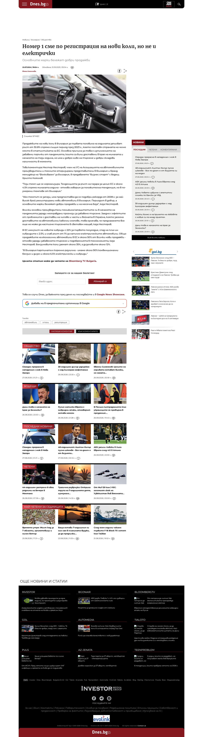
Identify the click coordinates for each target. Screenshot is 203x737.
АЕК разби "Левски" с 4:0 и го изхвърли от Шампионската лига (108, 599)
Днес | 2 (104, 4)
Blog (134, 680)
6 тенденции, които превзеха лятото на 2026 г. (156, 666)
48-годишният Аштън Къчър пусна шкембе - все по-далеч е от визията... (74, 450)
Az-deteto (127, 680)
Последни (139, 149)
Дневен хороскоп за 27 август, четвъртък (97, 666)
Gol (24, 619)
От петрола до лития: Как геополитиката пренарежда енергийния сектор (160, 600)
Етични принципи (148, 708)
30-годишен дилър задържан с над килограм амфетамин (153, 204)
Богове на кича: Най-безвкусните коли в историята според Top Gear (106, 627)
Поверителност (75, 708)
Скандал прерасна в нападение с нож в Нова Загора (35, 370)
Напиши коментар (61, 331)
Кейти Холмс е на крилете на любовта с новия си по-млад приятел (156, 215)
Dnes (38, 680)
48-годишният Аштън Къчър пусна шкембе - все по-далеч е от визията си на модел (156, 171)
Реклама (59, 708)
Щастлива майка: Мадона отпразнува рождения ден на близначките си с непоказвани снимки (156, 639)
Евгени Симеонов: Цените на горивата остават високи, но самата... (110, 370)
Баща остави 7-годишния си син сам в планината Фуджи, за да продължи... (73, 530)
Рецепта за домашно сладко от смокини (96, 608)
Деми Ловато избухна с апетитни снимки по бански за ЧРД (153, 194)
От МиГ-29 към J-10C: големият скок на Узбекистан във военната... (109, 490)
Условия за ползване (97, 708)
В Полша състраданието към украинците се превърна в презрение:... (110, 410)
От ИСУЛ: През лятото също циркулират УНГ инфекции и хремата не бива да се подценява (43, 667)
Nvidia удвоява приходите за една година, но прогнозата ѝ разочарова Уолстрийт (51, 600)
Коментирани (168, 149)
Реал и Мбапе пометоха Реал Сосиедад (163, 331)
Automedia (86, 619)
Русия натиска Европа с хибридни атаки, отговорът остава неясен (74, 410)
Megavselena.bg (173, 680)
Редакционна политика (123, 708)
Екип (36, 708)
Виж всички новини (156, 238)
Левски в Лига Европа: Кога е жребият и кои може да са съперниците (163, 303)
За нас (28, 708)
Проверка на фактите (70, 711)
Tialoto (140, 619)
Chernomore (149, 680)
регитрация (61, 322)
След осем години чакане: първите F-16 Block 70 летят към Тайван (110, 530)
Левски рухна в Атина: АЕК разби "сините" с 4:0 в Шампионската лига (165, 289)
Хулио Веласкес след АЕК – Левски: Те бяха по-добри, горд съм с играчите (164, 260)
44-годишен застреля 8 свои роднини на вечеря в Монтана (38, 490)
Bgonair (84, 592)
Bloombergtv (145, 592)
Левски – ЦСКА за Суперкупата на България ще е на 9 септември (164, 317)
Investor (28, 592)
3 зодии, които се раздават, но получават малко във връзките (161, 657)
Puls (25, 649)
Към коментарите (88, 331)
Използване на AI (152, 711)
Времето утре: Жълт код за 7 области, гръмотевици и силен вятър (38, 530)
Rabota (120, 680)
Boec (164, 680)
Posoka (158, 680)
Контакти (47, 708)
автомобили (31, 322)
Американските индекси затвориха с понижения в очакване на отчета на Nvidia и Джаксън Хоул (44, 609)
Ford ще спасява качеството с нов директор (99, 635)
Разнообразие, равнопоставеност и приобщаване (113, 711)
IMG (25, 680)
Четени (153, 149)
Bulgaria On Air (58, 680)
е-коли (46, 322)
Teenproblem (144, 649)
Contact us (142, 726)
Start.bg (140, 680)
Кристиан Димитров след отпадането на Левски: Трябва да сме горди (165, 274)
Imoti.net (112, 680)
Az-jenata (85, 649)
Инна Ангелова (29, 71)
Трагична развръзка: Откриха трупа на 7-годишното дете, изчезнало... (74, 490)
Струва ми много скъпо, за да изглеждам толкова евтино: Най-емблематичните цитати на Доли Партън (156, 629)
